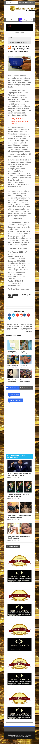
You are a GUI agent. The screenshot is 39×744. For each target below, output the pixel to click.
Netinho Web (24, 736)
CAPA (9, 294)
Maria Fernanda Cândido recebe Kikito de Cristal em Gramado (18, 495)
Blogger (22, 32)
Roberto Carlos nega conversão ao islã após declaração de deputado (19, 474)
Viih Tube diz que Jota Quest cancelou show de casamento (18, 537)
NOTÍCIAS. (12, 40)
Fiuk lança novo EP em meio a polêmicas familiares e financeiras (19, 516)
